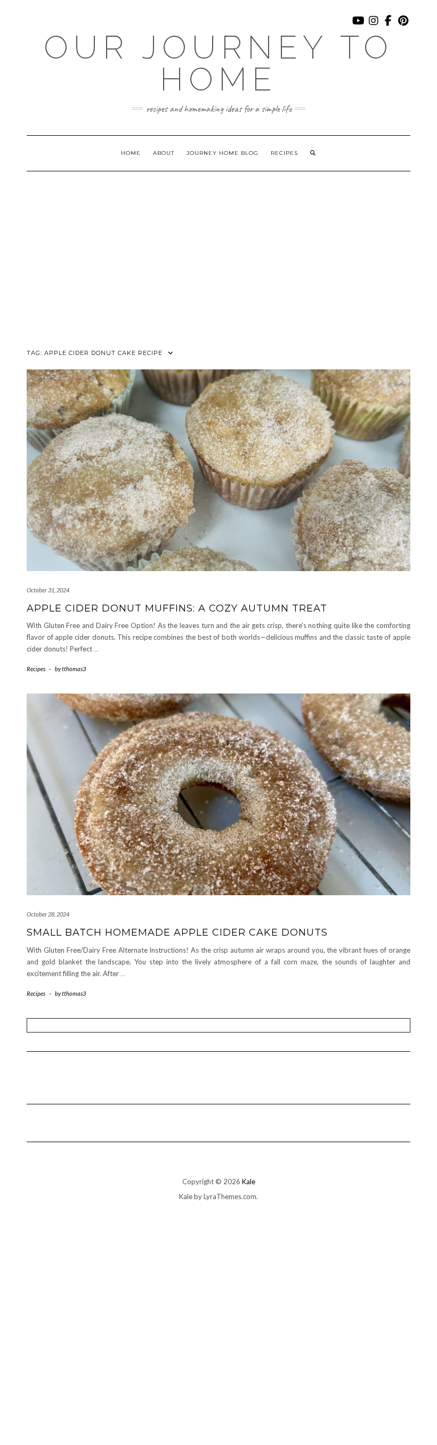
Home (131, 153)
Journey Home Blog (222, 153)
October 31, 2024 (48, 590)
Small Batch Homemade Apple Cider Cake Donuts (177, 932)
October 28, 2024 (48, 914)
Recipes (284, 153)
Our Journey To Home (218, 63)
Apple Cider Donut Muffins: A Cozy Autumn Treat (177, 608)
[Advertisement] (218, 251)
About (163, 153)
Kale (248, 1181)
